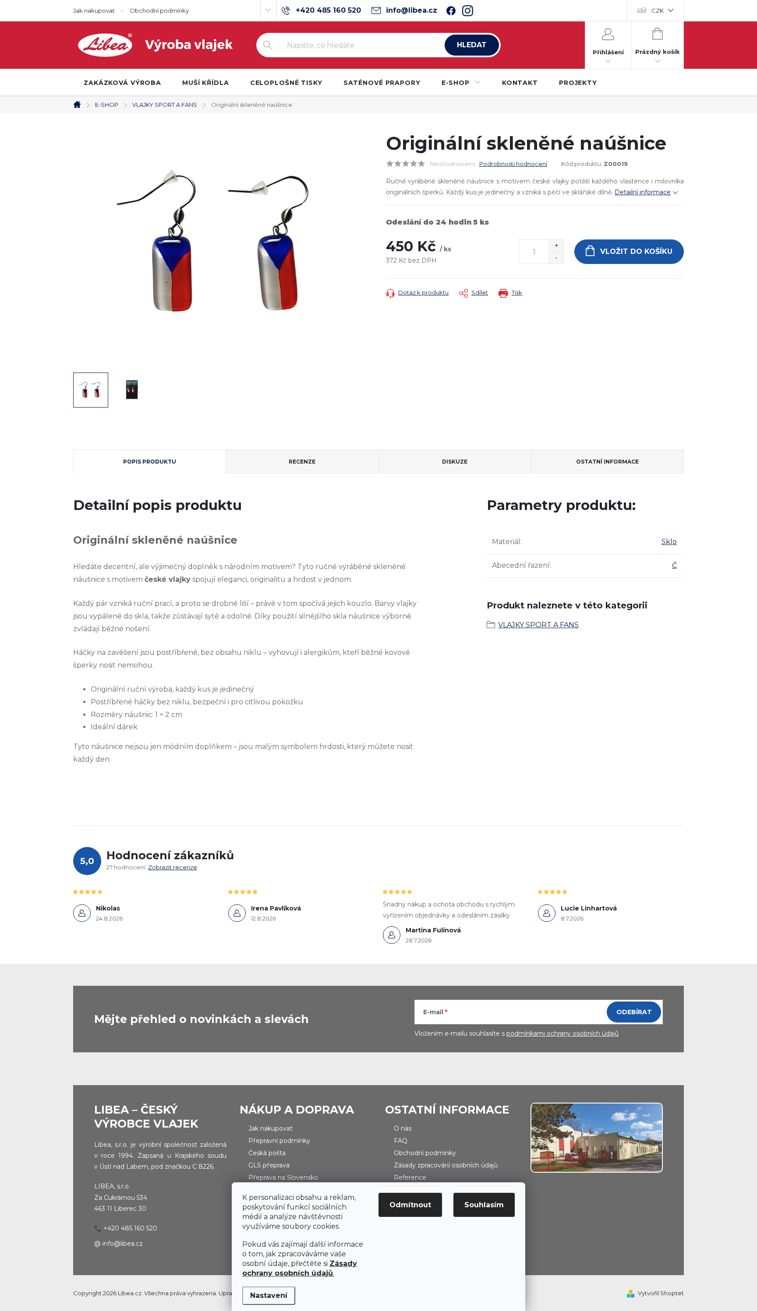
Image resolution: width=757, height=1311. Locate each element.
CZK (657, 10)
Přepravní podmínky (279, 1141)
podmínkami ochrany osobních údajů (562, 1033)
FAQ (400, 1141)
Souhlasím (484, 1205)
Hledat (472, 45)
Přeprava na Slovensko (283, 1177)
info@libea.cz (123, 1244)
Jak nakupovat (94, 10)
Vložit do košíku (636, 251)
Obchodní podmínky (159, 10)
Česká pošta (267, 1153)
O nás (402, 1128)
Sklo (669, 542)
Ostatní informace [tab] (607, 461)
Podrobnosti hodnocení (513, 163)
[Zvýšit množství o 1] (556, 246)
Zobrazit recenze (172, 867)
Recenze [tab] (302, 461)
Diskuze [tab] (454, 461)
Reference (410, 1177)
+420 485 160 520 (130, 1228)
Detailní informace (643, 192)
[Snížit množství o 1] (556, 258)
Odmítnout (410, 1205)
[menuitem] (122, 82)
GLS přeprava (269, 1165)
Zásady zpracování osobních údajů (446, 1165)
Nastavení (268, 1295)
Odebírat (634, 1012)
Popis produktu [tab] (149, 461)
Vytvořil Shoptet (661, 1293)
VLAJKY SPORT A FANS (538, 625)
